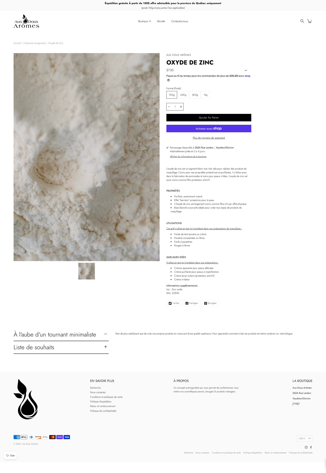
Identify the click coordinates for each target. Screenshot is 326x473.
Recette (161, 21)
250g (183, 95)
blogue (288, 333)
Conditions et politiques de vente (106, 397)
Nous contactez (98, 392)
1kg (205, 95)
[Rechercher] (302, 21)
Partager (193, 303)
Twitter (176, 303)
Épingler (212, 303)
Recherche (95, 388)
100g (172, 95)
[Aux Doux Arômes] (26, 21)
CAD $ (302, 438)
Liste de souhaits (34, 347)
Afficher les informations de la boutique (188, 156)
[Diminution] (168, 106)
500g (195, 95)
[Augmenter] (181, 106)
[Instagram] (306, 447)
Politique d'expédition (100, 401)
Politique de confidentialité (103, 411)
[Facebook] (310, 447)
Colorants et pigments (35, 43)
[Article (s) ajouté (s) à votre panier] (309, 21)
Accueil (17, 43)
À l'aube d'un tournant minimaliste (55, 334)
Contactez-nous (179, 21)
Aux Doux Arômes (30, 443)
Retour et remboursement (102, 406)
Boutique (143, 21)
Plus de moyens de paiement (209, 138)
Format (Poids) (173, 88)
